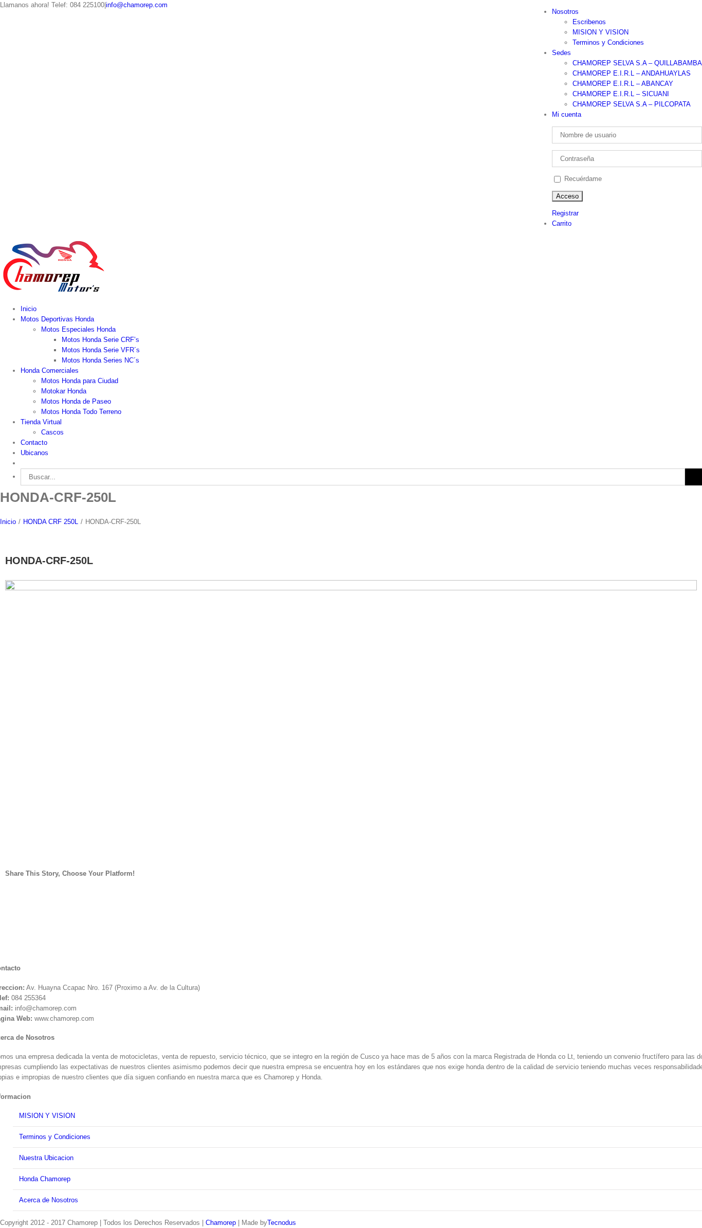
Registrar (565, 213)
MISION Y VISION (47, 1115)
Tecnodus (281, 1222)
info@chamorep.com (137, 5)
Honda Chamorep (44, 1179)
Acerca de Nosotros (48, 1200)
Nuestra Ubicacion (46, 1158)
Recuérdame (582, 179)
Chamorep (221, 1222)
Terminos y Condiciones (54, 1137)
